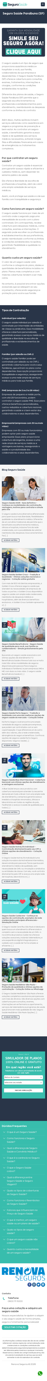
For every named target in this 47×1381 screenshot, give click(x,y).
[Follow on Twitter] (38, 1285)
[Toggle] (4, 1132)
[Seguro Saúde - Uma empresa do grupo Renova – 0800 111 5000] (19, 4)
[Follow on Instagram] (34, 1285)
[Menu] (43, 4)
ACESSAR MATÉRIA (10, 540)
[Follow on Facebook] (29, 1285)
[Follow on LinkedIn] (43, 1285)
